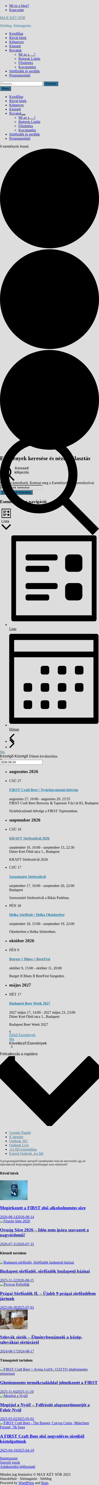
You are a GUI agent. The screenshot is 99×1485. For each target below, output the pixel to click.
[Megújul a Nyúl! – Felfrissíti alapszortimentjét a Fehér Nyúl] (14, 1396)
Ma (2, 752)
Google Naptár (20, 1133)
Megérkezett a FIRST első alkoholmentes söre (43, 1207)
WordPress (26, 1483)
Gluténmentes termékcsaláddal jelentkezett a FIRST (49, 1382)
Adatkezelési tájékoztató (17, 1467)
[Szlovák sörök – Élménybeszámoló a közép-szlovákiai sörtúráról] (14, 1328)
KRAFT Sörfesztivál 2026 (29, 838)
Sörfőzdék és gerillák (24, 71)
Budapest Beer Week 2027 (29, 1003)
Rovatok (15, 50)
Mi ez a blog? (19, 6)
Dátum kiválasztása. (43, 756)
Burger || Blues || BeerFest (29, 959)
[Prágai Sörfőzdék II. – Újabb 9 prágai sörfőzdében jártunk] (14, 1284)
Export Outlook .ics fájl (26, 1153)
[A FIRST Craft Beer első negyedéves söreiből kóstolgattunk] (49, 1427)
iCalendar (16, 1137)
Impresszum (8, 1458)
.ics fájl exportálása (23, 1149)
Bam (44, 1483)
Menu (5, 88)
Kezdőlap (16, 34)
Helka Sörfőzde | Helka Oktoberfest (36, 915)
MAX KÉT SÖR (12, 18)
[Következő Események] (12, 743)
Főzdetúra (25, 63)
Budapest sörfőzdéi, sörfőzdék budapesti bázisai (45, 1271)
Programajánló (19, 75)
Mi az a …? (26, 54)
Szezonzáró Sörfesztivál (27, 877)
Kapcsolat (16, 10)
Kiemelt (15, 46)
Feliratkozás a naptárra (19, 1054)
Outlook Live (19, 1145)
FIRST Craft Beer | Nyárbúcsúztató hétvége (43, 790)
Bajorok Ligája (29, 59)
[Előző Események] (12, 738)
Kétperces (16, 42)
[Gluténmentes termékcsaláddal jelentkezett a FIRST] (49, 1373)
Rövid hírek (17, 38)
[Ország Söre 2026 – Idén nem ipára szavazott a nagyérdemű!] (15, 1221)
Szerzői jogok (10, 1462)
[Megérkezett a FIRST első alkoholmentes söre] (14, 1199)
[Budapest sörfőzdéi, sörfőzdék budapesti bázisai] (37, 1262)
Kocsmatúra (27, 67)
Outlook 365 (18, 1141)
